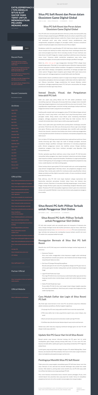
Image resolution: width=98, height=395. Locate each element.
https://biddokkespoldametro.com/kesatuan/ (22, 217)
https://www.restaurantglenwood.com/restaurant (23, 186)
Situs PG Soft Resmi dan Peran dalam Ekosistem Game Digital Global (61, 16)
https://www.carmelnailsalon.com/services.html (22, 180)
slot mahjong (14, 255)
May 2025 (13, 155)
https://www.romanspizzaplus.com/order (21, 206)
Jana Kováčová (55, 212)
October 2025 (14, 140)
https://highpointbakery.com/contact (20, 227)
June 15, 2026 (42, 21)
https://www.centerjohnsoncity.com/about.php (22, 209)
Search (13, 45)
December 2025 (15, 134)
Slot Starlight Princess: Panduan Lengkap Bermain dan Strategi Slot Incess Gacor (19, 63)
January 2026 (14, 131)
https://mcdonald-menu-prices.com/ (19, 252)
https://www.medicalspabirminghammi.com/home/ (23, 238)
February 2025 (14, 165)
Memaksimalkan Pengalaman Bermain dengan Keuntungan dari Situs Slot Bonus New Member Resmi (20, 69)
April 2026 (14, 122)
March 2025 (14, 162)
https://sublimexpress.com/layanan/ (19, 297)
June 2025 (13, 152)
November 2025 (15, 137)
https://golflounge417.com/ (17, 263)
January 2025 (14, 168)
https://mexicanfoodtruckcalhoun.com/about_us (22, 235)
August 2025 (14, 146)
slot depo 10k (14, 249)
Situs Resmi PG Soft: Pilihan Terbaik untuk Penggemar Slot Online (61, 207)
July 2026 (13, 113)
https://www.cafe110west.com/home (20, 219)
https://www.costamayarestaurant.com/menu (22, 200)
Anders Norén (81, 389)
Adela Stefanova (53, 21)
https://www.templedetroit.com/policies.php (21, 197)
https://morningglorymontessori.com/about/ (21, 183)
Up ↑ (78, 391)
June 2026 (13, 116)
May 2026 (13, 119)
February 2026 (14, 128)
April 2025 (14, 158)
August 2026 (14, 110)
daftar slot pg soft (50, 63)
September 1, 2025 (44, 212)
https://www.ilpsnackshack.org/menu (20, 189)
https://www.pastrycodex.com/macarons (21, 203)
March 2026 (14, 125)
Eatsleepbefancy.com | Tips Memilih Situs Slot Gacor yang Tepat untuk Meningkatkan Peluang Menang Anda (24, 16)
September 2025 (15, 143)
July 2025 (13, 149)
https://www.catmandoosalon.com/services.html (22, 241)
